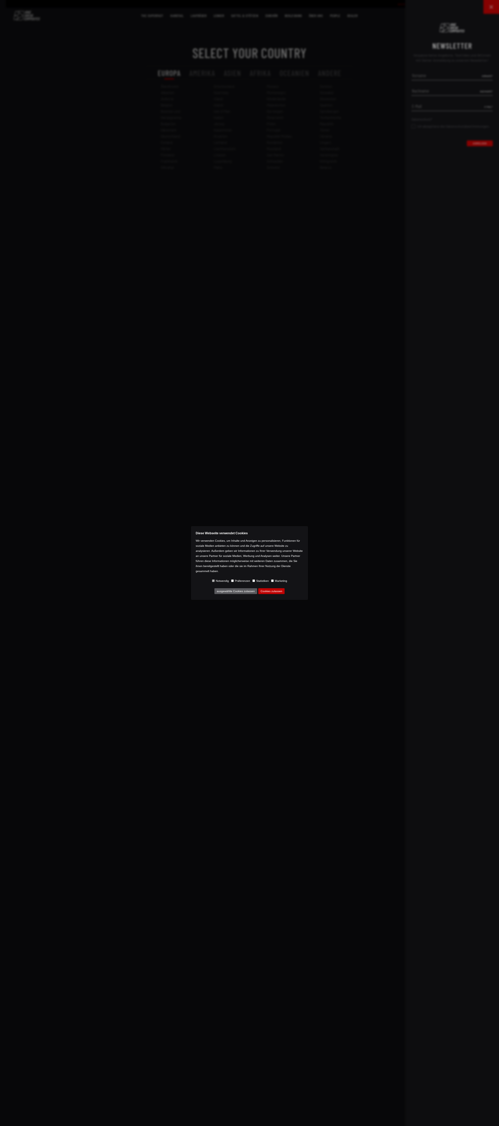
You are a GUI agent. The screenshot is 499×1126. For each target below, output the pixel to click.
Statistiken (262, 580)
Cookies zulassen (271, 591)
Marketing (281, 580)
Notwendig (222, 580)
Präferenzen (242, 580)
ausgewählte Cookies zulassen (236, 591)
